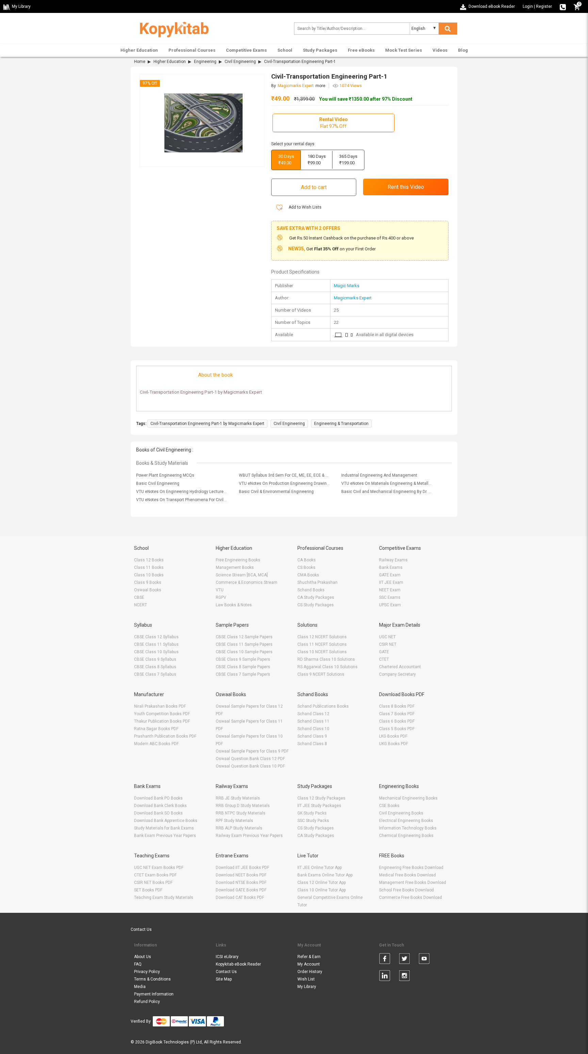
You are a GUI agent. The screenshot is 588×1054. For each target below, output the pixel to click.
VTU (220, 590)
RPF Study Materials (234, 820)
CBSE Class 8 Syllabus (155, 666)
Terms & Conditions (152, 979)
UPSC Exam (390, 605)
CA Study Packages (315, 597)
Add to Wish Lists (305, 207)
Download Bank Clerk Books (160, 805)
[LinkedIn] (384, 977)
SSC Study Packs (313, 820)
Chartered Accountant (400, 666)
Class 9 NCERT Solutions (320, 674)
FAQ (138, 964)
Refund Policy (147, 1001)
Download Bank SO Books (158, 813)
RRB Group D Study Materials (243, 805)
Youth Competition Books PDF (162, 713)
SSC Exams (390, 597)
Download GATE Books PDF (241, 890)
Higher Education (139, 50)
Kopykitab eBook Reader (238, 964)
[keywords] (171, 28)
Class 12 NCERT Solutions (322, 637)
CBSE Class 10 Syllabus (156, 651)
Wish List (306, 979)
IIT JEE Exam (391, 582)
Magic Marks (346, 285)
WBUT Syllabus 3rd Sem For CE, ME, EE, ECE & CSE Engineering (284, 475)
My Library (306, 986)
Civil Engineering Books (401, 813)
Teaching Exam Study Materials (163, 897)
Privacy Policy (147, 971)
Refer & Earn (309, 956)
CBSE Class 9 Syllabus (155, 659)
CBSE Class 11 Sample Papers (244, 644)
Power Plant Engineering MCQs (165, 475)
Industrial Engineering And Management (379, 475)
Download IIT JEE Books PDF (242, 867)
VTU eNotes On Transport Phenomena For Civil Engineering (181, 499)
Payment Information (154, 994)
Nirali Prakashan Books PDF (160, 706)
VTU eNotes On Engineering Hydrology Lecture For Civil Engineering (181, 491)
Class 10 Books (149, 575)
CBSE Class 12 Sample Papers (244, 637)
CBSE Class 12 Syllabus (156, 637)
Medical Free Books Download (407, 875)
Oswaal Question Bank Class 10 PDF (250, 766)
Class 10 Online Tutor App (321, 890)
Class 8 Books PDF (396, 706)
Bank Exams (391, 567)
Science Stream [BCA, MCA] (242, 575)
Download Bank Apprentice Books (165, 820)
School (284, 50)
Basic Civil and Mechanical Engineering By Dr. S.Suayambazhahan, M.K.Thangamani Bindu (386, 491)
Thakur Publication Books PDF (162, 721)
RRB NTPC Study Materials (240, 813)
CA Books (306, 560)
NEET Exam (390, 590)
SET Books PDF (148, 890)
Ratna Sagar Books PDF (156, 728)
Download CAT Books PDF (240, 897)
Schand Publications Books (323, 706)
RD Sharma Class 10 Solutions (326, 659)
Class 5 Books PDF (396, 728)
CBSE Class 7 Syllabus (155, 674)
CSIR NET (387, 644)
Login (528, 6)
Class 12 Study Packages (321, 798)
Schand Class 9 (312, 736)
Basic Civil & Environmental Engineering (276, 491)
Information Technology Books (408, 828)
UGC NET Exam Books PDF (158, 867)
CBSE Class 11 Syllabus (156, 644)
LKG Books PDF (393, 736)
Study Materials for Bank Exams (164, 828)
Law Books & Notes (234, 605)
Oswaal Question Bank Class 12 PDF (250, 758)
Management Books (235, 567)
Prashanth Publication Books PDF (165, 736)
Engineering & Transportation (341, 423)
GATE (384, 651)
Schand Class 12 (313, 713)
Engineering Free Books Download (411, 867)
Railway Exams (393, 560)
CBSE (139, 597)
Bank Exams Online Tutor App (325, 875)
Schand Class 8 (312, 743)
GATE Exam (390, 575)
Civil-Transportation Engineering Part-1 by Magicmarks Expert (207, 423)
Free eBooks (361, 50)
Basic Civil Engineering (157, 483)
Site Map (224, 979)
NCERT (140, 605)
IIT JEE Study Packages (319, 805)
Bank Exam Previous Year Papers (165, 835)
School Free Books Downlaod (406, 890)
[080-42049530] (563, 6)
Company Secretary (397, 674)
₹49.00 (286, 159)
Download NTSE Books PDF (241, 882)
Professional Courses (191, 50)
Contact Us (141, 929)
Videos (439, 50)
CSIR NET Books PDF (153, 882)
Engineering (205, 61)
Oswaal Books (147, 590)
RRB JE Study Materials (238, 798)
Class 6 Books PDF (396, 721)
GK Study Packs (312, 813)
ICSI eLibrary (227, 956)
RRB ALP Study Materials (239, 828)
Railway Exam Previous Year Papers (249, 835)
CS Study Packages (315, 605)
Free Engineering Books (238, 560)
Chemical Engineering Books (406, 835)
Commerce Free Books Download (410, 897)
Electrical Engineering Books (406, 820)
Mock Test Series (403, 50)
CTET (384, 659)
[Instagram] (404, 977)
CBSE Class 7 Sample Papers (243, 674)
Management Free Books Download (412, 882)
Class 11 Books (149, 567)
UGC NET (387, 637)
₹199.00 (348, 159)
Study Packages (320, 50)
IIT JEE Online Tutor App (319, 867)
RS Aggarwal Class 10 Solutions (327, 666)
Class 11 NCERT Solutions (322, 644)
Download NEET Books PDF (241, 875)
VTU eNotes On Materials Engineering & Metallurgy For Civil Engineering (386, 483)
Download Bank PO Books (158, 798)
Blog (463, 50)
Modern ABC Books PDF (156, 743)
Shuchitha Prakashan (317, 582)
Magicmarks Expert (353, 297)
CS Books (306, 567)
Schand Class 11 (313, 721)
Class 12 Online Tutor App (321, 882)
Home (139, 61)
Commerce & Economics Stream (246, 582)
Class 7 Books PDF (396, 713)
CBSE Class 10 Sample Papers (244, 651)
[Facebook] (384, 960)
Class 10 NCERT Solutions (322, 651)
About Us (142, 956)
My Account (308, 964)
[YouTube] (424, 960)
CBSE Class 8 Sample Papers (243, 666)
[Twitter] (404, 960)
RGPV (221, 597)
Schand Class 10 (313, 728)
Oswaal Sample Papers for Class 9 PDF (252, 751)
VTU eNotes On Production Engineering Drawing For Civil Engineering (284, 483)
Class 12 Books (149, 560)
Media (140, 986)
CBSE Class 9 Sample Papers (243, 659)
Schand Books (311, 590)
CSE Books (389, 805)
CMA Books (308, 575)
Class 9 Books (147, 582)
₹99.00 (317, 159)
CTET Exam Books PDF (155, 875)
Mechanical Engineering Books (408, 798)
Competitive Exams (246, 50)
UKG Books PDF (393, 743)
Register (544, 6)
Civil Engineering (240, 61)
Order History (309, 971)
